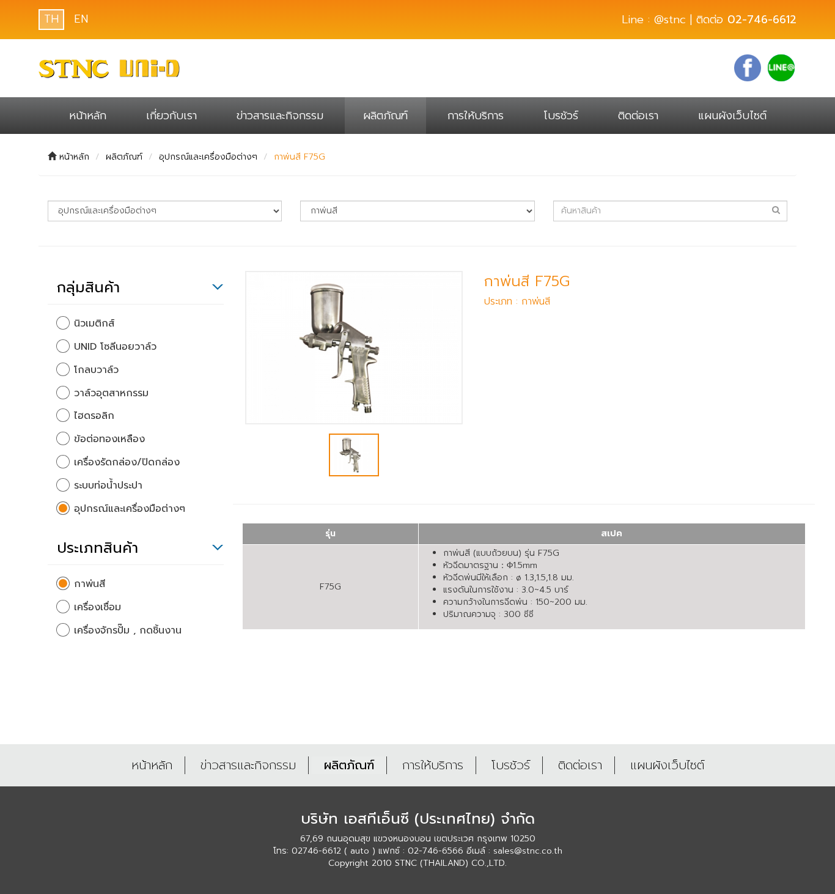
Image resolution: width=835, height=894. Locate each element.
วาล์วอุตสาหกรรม (111, 393)
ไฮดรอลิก (94, 416)
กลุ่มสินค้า (88, 287)
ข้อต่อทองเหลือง (109, 439)
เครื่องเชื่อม (97, 607)
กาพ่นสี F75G (299, 156)
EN (81, 19)
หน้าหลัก (87, 115)
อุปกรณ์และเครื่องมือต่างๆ (208, 156)
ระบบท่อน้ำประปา (108, 486)
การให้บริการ (475, 115)
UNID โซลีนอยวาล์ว (115, 347)
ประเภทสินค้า (97, 548)
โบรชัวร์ (560, 115)
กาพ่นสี (89, 584)
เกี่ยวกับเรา (171, 115)
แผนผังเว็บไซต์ (732, 115)
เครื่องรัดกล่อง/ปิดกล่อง (127, 463)
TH (51, 19)
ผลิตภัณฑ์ (385, 115)
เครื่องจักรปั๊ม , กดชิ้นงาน (128, 631)
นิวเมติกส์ (94, 324)
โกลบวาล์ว (96, 370)
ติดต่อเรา (638, 115)
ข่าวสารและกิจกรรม (280, 115)
